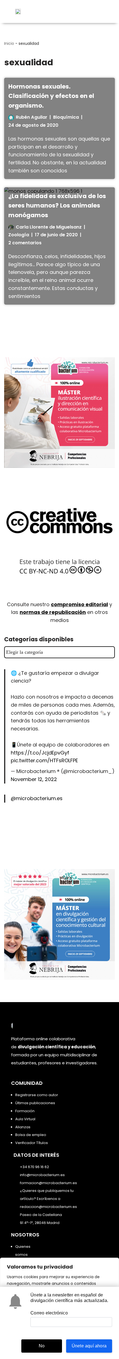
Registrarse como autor (36, 1095)
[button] (100, 11)
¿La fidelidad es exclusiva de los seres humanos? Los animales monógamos (57, 205)
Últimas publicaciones (35, 1103)
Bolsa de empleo (30, 1134)
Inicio (9, 43)
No (42, 1346)
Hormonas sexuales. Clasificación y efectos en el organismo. (51, 96)
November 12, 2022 (34, 779)
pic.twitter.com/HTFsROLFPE (44, 760)
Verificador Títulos (31, 1142)
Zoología (18, 235)
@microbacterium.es (37, 798)
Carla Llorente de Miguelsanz (49, 227)
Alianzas (22, 1127)
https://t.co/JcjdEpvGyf (40, 752)
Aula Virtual (25, 1119)
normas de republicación (53, 612)
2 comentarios (25, 243)
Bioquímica (66, 117)
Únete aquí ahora (89, 1346)
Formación (25, 1111)
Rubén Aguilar (31, 117)
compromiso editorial (79, 604)
